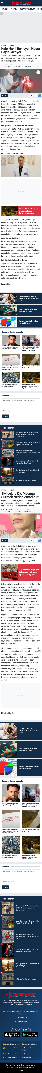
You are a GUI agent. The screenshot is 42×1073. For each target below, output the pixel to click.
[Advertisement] (21, 191)
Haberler (4, 45)
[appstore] (12, 1035)
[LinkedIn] (22, 1029)
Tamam (21, 1070)
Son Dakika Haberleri (11, 1057)
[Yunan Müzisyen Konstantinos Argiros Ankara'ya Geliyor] (11, 340)
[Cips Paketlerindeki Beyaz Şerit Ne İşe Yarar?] (31, 359)
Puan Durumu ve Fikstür (12, 1054)
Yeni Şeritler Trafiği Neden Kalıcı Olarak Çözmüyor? (9, 385)
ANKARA (14, 9)
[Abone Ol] (39, 95)
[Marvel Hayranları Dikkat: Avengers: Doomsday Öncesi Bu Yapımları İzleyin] (31, 378)
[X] (15, 1029)
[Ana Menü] (2, 3)
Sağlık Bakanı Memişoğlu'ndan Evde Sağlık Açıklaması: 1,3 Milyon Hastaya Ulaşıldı (30, 348)
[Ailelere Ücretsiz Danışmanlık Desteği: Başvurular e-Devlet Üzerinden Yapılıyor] (11, 359)
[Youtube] (26, 1029)
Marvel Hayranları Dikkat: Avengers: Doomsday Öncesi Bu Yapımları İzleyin (30, 386)
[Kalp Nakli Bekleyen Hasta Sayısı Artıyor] (21, 81)
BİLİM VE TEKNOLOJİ (27, 9)
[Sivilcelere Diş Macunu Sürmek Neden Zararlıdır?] (21, 525)
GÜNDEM (4, 9)
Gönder (5, 416)
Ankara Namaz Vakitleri (12, 1048)
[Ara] (40, 3)
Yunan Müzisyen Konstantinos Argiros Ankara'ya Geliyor (10, 347)
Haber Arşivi (27, 1057)
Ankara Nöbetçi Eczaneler (12, 1044)
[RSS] (29, 1029)
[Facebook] (12, 1029)
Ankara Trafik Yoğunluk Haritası (30, 1049)
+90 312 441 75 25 (22, 1018)
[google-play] (30, 1035)
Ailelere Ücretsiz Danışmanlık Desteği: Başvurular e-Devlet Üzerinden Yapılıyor (10, 367)
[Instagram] (19, 1029)
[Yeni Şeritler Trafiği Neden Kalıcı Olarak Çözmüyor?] (11, 378)
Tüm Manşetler (28, 1054)
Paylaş (6, 95)
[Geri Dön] (1, 13)
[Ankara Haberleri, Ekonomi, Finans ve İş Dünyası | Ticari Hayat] (21, 3)
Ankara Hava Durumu (31, 1044)
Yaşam (12, 45)
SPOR (39, 9)
